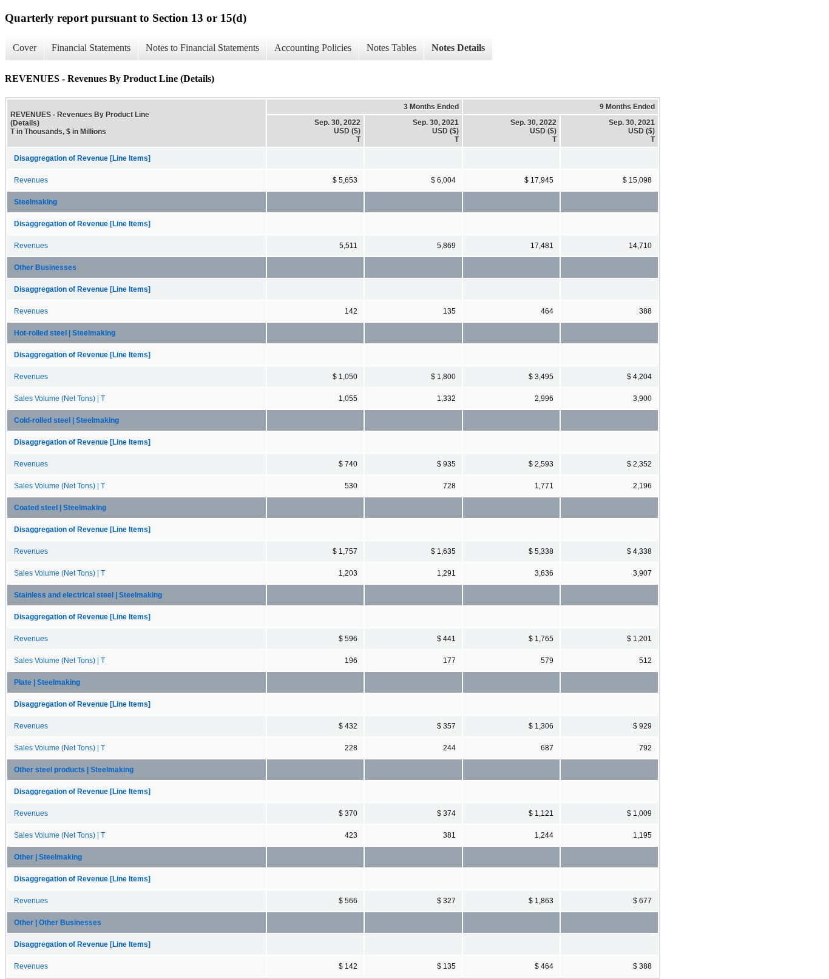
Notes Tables (391, 47)
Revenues (31, 180)
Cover (24, 47)
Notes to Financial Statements (202, 47)
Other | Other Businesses (57, 922)
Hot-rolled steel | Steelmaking (64, 333)
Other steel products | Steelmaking (74, 769)
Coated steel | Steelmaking (60, 507)
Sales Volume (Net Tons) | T (59, 398)
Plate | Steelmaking (47, 682)
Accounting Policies (312, 47)
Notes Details (458, 47)
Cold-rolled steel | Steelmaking (66, 420)
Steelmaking (35, 202)
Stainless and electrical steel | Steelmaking (88, 595)
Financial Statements (91, 47)
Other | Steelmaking (48, 857)
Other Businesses (45, 267)
